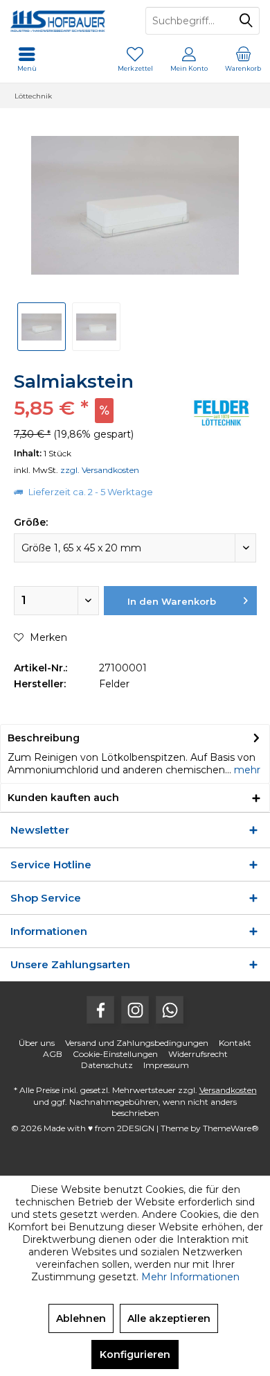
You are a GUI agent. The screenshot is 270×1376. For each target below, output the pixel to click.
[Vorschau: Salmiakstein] (41, 326)
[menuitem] (243, 59)
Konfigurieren (135, 1354)
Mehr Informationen (190, 1277)
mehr (245, 770)
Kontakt (235, 1043)
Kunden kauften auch (63, 797)
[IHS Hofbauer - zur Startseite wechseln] (67, 21)
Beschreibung (44, 738)
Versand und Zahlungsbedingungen (136, 1043)
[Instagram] (135, 1010)
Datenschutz (107, 1065)
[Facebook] (100, 1010)
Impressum (166, 1065)
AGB (52, 1054)
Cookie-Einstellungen (115, 1054)
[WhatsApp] (169, 1010)
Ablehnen (81, 1318)
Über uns (37, 1043)
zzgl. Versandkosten (99, 470)
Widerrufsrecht (198, 1054)
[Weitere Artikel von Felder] (221, 413)
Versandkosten (228, 1090)
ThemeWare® (231, 1128)
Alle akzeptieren (168, 1318)
